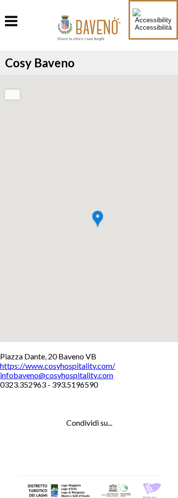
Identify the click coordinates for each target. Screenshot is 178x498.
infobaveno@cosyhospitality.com (56, 375)
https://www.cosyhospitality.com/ (57, 365)
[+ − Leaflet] (89, 208)
